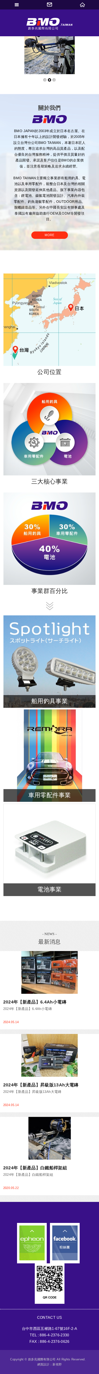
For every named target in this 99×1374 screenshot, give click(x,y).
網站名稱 (49, 27)
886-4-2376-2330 (54, 1335)
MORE (50, 235)
